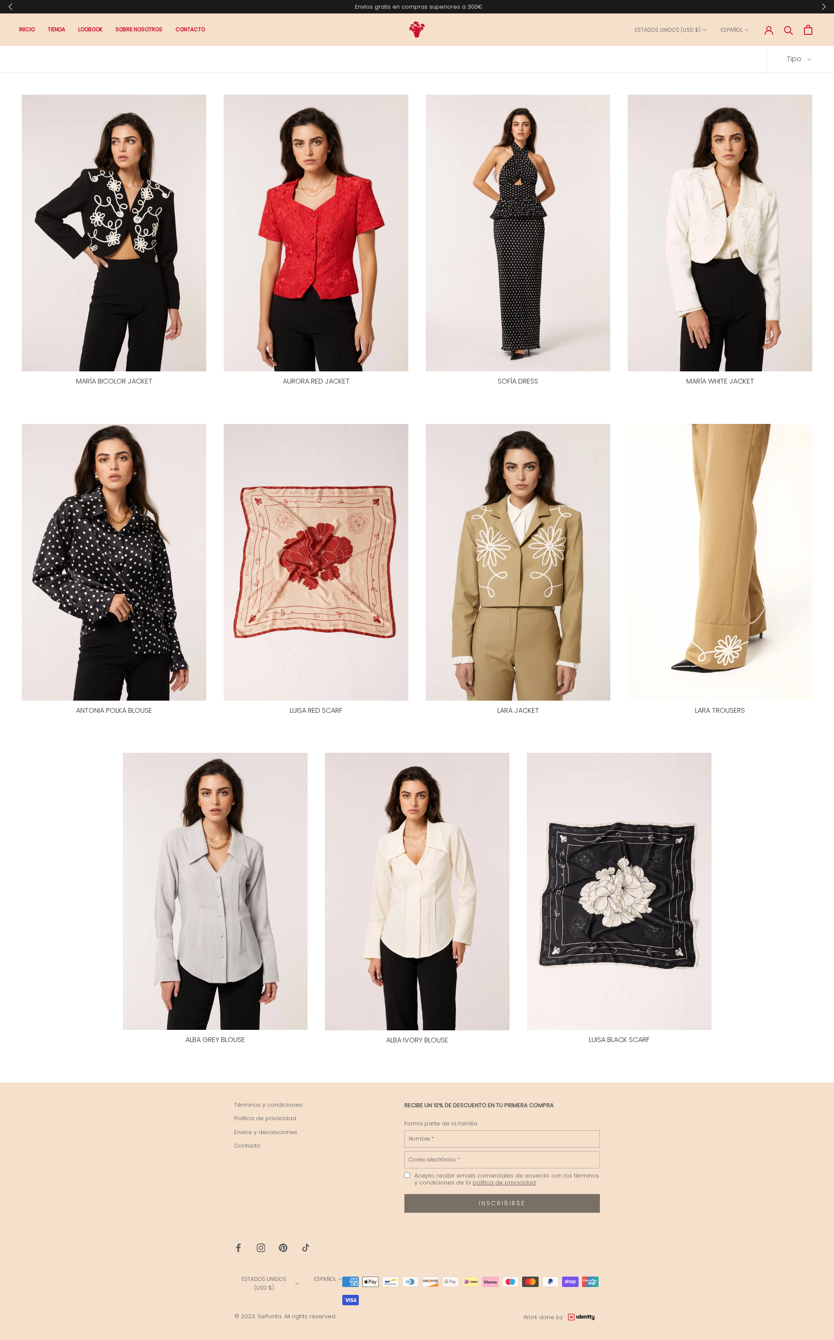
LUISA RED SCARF (316, 710)
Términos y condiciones (268, 1105)
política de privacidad (504, 1182)
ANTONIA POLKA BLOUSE (114, 710)
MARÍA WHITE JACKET (720, 381)
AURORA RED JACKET (316, 381)
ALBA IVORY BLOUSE (417, 1040)
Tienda (56, 29)
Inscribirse (502, 1203)
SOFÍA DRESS (518, 381)
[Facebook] (238, 1247)
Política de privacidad (265, 1118)
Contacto (190, 29)
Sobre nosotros (139, 29)
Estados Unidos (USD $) (668, 30)
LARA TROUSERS (720, 710)
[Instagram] (261, 1247)
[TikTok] (305, 1247)
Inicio (27, 29)
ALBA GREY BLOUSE (215, 1040)
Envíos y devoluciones (265, 1132)
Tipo (795, 59)
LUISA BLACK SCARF (619, 1040)
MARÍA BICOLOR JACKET (114, 381)
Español (732, 30)
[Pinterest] (283, 1247)
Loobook (90, 29)
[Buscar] (788, 29)
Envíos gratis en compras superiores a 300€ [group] (417, 7)
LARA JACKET (518, 710)
